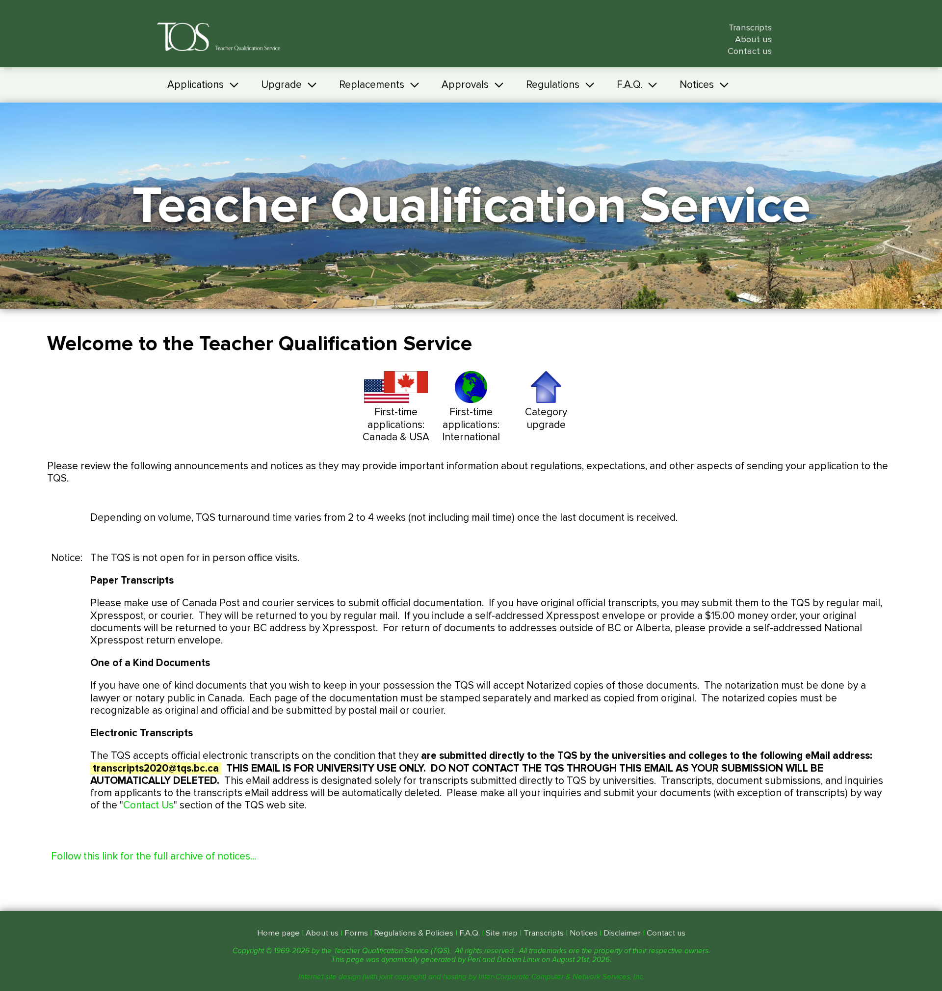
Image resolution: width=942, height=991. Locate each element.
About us (753, 39)
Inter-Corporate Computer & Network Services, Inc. (561, 977)
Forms (356, 933)
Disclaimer (622, 933)
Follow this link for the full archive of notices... (153, 856)
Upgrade (281, 85)
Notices (697, 85)
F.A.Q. (629, 85)
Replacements (371, 85)
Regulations (552, 85)
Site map (502, 933)
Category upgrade (546, 418)
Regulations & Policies (413, 933)
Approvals (465, 85)
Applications (195, 85)
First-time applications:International (471, 424)
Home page (278, 933)
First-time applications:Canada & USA (396, 424)
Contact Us (148, 805)
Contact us (750, 51)
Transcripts (750, 27)
